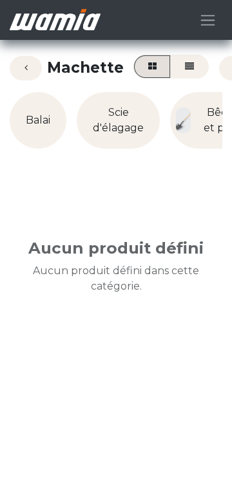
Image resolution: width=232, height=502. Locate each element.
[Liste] (189, 67)
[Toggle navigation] (207, 20)
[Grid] (152, 67)
